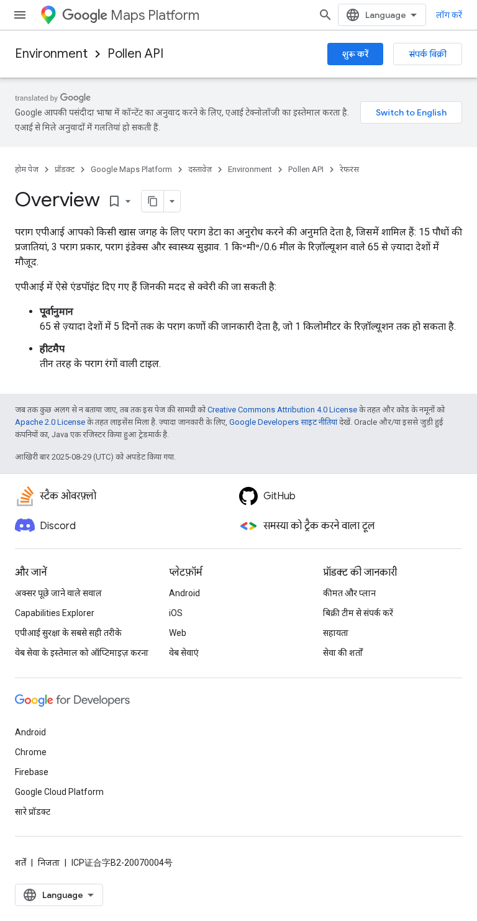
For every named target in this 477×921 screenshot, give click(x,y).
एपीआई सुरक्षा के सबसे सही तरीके (68, 633)
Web (177, 633)
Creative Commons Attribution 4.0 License (282, 409)
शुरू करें (355, 54)
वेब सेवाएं (184, 653)
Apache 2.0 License (50, 422)
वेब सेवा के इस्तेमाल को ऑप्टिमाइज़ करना (81, 653)
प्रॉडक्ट (65, 169)
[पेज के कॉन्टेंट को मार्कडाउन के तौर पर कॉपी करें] (153, 201)
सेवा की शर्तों (343, 653)
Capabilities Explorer (54, 613)
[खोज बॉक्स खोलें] (325, 14)
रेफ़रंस (349, 169)
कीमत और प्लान (349, 593)
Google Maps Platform (131, 169)
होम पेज (27, 169)
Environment (51, 53)
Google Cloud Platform (59, 792)
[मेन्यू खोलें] (19, 15)
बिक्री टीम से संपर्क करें (358, 613)
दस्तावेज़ (200, 169)
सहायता (335, 633)
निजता (49, 863)
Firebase (31, 772)
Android (184, 593)
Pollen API (135, 53)
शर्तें (20, 863)
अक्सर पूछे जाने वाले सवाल (58, 593)
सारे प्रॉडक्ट (32, 812)
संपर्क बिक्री (428, 54)
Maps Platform (155, 15)
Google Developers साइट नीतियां (283, 422)
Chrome (31, 752)
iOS (176, 613)
